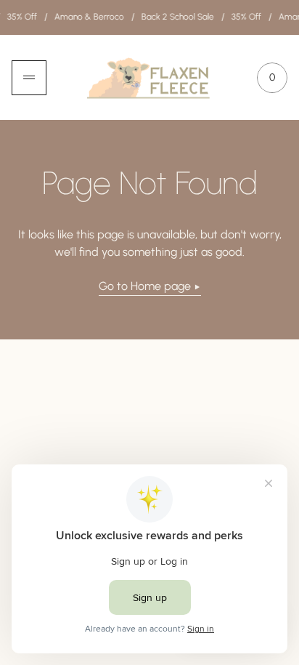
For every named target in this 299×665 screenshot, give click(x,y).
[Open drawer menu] (29, 77)
